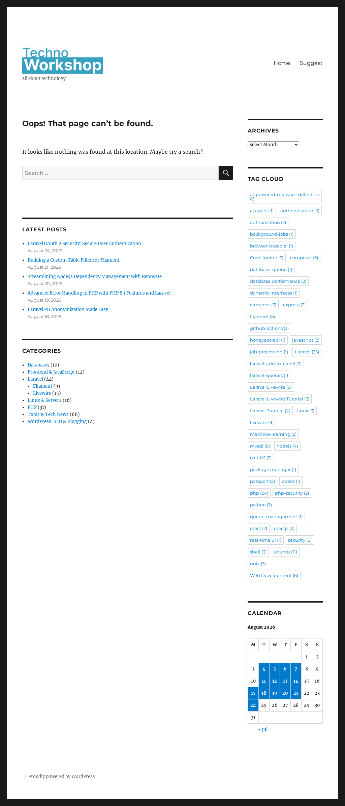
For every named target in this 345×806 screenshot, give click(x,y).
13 (285, 681)
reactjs (284, 528)
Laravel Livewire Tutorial (279, 398)
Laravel (35, 379)
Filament (42, 386)
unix (258, 563)
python (261, 504)
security (300, 540)
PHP (32, 407)
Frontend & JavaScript (51, 372)
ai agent (262, 210)
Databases (39, 365)
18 (263, 693)
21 (295, 693)
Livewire (42, 393)
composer (304, 257)
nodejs (287, 446)
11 (264, 681)
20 (285, 693)
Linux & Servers (45, 400)
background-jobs (271, 234)
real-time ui (265, 540)
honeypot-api (267, 340)
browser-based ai (271, 245)
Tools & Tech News (48, 414)
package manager (273, 469)
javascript (305, 340)
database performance (278, 281)
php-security (292, 493)
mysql (260, 446)
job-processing (269, 351)
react (258, 528)
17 (253, 693)
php (259, 493)
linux (305, 410)
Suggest (311, 63)
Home (282, 63)
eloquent (263, 304)
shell (258, 551)
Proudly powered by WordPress (61, 776)
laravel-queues (269, 375)
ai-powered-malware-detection (284, 196)
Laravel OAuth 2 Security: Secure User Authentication (84, 243)
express (294, 304)
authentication (299, 210)
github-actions (269, 328)
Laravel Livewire (271, 387)
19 (274, 693)
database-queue (271, 269)
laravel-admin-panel (276, 363)
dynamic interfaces (273, 293)
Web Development (274, 575)
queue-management (276, 516)
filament (262, 316)
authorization (268, 222)
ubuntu (285, 551)
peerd (291, 481)
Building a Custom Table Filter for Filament (74, 260)
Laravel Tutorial (270, 410)
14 (296, 681)
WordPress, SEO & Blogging (57, 421)
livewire (262, 422)
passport (262, 481)
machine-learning (273, 434)
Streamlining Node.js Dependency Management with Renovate (95, 276)
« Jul (263, 729)
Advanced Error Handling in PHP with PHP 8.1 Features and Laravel (99, 293)
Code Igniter (266, 257)
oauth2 (261, 457)
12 (274, 681)
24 (253, 705)
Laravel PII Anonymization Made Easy (68, 309)
